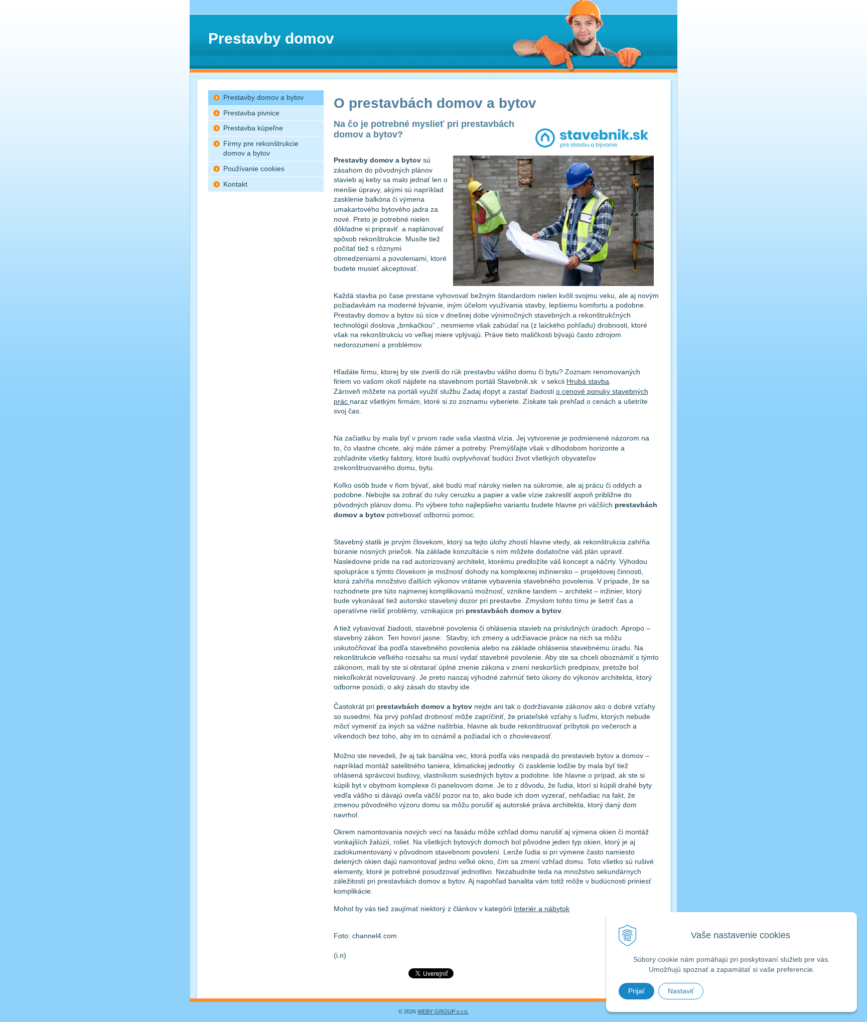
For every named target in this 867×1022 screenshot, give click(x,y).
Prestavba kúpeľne (253, 128)
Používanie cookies (253, 169)
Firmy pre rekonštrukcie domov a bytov (261, 148)
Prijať (636, 991)
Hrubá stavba (587, 381)
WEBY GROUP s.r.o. (443, 1011)
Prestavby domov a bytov (263, 97)
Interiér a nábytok (541, 909)
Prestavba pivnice (251, 113)
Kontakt (235, 184)
